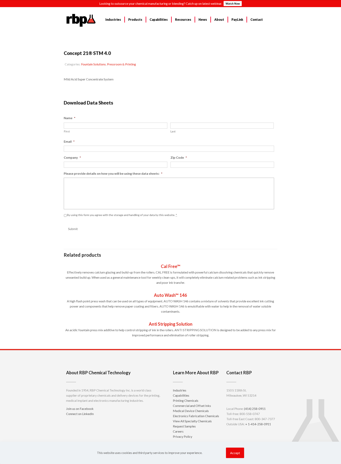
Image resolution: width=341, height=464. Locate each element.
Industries (179, 390)
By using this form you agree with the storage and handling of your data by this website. (122, 215)
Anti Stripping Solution (170, 324)
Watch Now (233, 3)
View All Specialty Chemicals (192, 421)
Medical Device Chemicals (191, 411)
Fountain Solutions (93, 64)
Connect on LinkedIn (80, 414)
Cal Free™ (170, 266)
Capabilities (181, 395)
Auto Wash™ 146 (170, 295)
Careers (178, 431)
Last (173, 131)
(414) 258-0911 (255, 408)
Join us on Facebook (80, 408)
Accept (235, 453)
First (67, 131)
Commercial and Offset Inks (192, 405)
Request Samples (80, 89)
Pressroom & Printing (121, 64)
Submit (73, 229)
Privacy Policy (182, 436)
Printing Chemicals (185, 400)
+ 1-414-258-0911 (258, 424)
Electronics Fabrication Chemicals (196, 416)
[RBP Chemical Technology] (81, 20)
